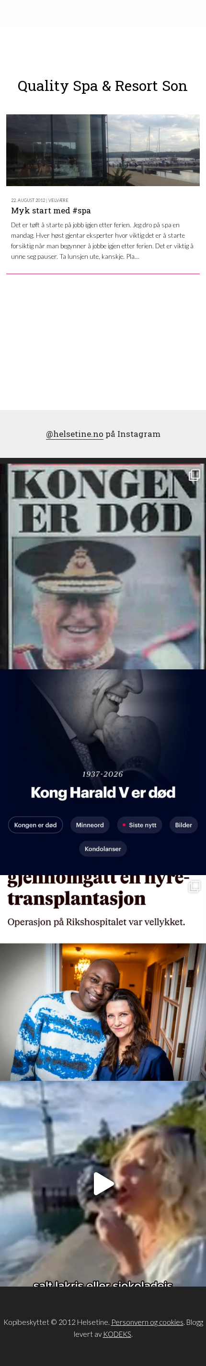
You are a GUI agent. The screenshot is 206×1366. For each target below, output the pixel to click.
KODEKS (117, 1334)
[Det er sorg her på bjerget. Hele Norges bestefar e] (103, 566)
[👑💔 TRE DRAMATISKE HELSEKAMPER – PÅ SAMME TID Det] (103, 978)
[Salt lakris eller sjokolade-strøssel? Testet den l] (103, 1184)
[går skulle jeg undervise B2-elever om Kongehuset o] (103, 772)
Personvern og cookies (147, 1322)
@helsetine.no (74, 433)
